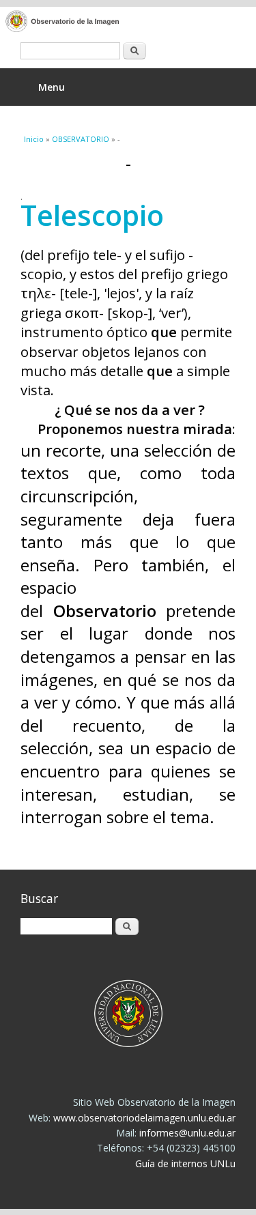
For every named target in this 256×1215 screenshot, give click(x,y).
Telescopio (92, 215)
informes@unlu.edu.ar (187, 1132)
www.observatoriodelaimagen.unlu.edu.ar (144, 1117)
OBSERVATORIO (80, 139)
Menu (51, 87)
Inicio (34, 139)
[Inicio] (118, 22)
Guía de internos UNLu (185, 1163)
